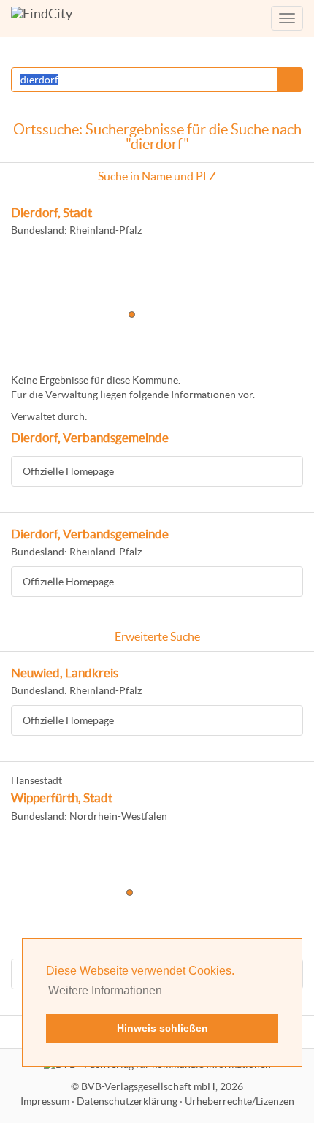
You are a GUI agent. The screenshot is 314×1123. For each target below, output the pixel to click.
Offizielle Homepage (68, 471)
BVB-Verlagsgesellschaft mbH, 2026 (162, 1086)
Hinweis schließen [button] (162, 1028)
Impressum (44, 1101)
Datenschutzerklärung (127, 1101)
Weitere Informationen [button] (105, 990)
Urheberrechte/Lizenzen (239, 1101)
